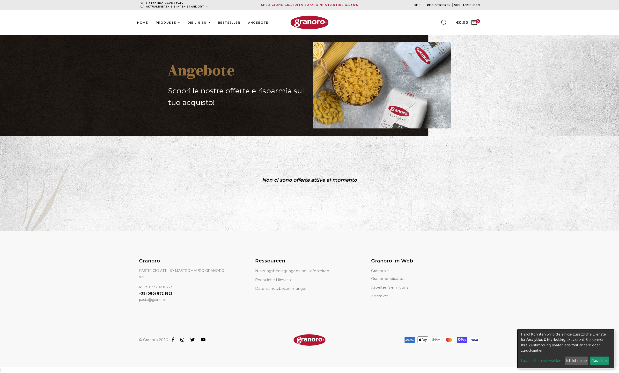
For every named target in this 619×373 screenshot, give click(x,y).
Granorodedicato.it (388, 278)
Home (142, 22)
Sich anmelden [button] (467, 5)
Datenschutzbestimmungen (281, 288)
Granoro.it (380, 271)
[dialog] (565, 348)
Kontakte (379, 296)
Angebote (258, 22)
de (416, 5)
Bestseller (229, 22)
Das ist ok (599, 360)
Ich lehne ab (576, 360)
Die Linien (197, 22)
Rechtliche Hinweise (274, 279)
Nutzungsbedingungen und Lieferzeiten (292, 271)
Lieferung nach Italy (175, 5)
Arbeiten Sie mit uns (389, 287)
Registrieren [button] (439, 5)
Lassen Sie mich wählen (541, 360)
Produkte (166, 22)
